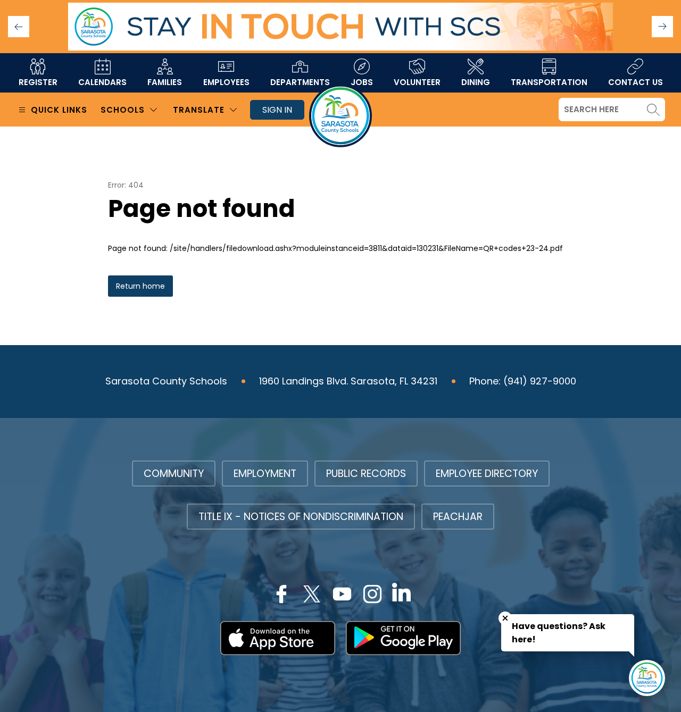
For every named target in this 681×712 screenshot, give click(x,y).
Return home (140, 286)
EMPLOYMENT (265, 473)
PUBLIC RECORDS (366, 473)
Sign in (277, 110)
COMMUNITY (174, 473)
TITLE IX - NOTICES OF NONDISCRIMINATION (300, 516)
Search (653, 109)
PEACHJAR (458, 516)
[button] (662, 26)
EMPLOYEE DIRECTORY (487, 473)
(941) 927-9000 (539, 381)
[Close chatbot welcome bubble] (505, 618)
